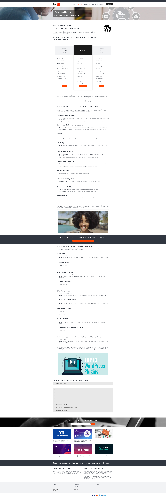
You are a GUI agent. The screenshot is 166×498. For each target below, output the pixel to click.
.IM (54, 473)
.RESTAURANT (94, 476)
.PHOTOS (93, 473)
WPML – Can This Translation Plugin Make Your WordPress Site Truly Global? (60, 455)
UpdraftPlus (62, 327)
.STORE (109, 477)
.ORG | (60, 472)
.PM (56, 473)
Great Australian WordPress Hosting (80, 488)
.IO (98, 476)
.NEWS (103, 477)
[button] (76, 4)
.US (62, 472)
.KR (74, 473)
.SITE (103, 473)
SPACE (100, 473)
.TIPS (95, 471)
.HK (68, 472)
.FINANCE (91, 478)
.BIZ (67, 471)
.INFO (57, 472)
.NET (65, 471)
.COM (54, 471)
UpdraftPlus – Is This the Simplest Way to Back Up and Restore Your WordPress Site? (104, 440)
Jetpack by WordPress (65, 272)
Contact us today (98, 486)
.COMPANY (86, 471)
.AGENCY (93, 477)
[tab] (83, 383)
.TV (75, 471)
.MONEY (89, 474)
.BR (76, 473)
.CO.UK (78, 472)
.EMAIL (86, 472)
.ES (70, 472)
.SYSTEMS (86, 473)
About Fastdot (76, 489)
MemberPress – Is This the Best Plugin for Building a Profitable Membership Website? (61, 441)
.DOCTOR (101, 476)
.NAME (54, 472)
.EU (71, 471)
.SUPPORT (98, 471)
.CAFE (105, 476)
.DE (75, 472)
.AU (56, 471)
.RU (80, 472)
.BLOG (98, 474)
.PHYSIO (93, 474)
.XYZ (94, 478)
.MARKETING (86, 478)
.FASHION (86, 477)
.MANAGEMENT (108, 472)
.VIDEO (105, 474)
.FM (66, 472)
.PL (70, 473)
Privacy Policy (55, 489)
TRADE (97, 473)
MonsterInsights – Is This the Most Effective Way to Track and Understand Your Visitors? (82, 441)
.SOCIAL (110, 474)
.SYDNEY (79, 473)
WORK (106, 473)
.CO (62, 471)
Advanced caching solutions (65, 121)
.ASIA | (74, 471)
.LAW (97, 477)
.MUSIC (101, 474)
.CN (62, 473)
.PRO (85, 476)
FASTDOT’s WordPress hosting (62, 109)
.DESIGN (99, 477)
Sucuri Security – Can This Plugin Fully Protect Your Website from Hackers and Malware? (103, 455)
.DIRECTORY (97, 472)
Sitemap (54, 490)
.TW (58, 473)
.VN (68, 473)
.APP (108, 474)
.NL (64, 472)
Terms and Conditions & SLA (58, 486)
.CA (64, 473)
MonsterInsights (64, 337)
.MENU (89, 473)
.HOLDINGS (91, 471)
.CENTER (92, 472)
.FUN (108, 473)
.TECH (106, 477)
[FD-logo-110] (56, 4)
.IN (53, 474)
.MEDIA (89, 477)
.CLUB (88, 476)
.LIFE (90, 476)
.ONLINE (85, 474)
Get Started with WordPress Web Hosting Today (83, 240)
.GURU (89, 472)
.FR (60, 473)
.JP (72, 473)
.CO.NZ (73, 472)
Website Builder (71, 299)
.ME (69, 471)
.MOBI (78, 471)
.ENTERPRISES (102, 472)
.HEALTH (108, 476)
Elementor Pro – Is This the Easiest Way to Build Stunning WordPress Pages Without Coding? (81, 456)
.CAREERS (102, 471)
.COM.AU (59, 471)
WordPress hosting (75, 146)
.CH (66, 473)
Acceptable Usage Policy (57, 488)
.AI (95, 474)
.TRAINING (107, 471)
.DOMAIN (111, 471)
